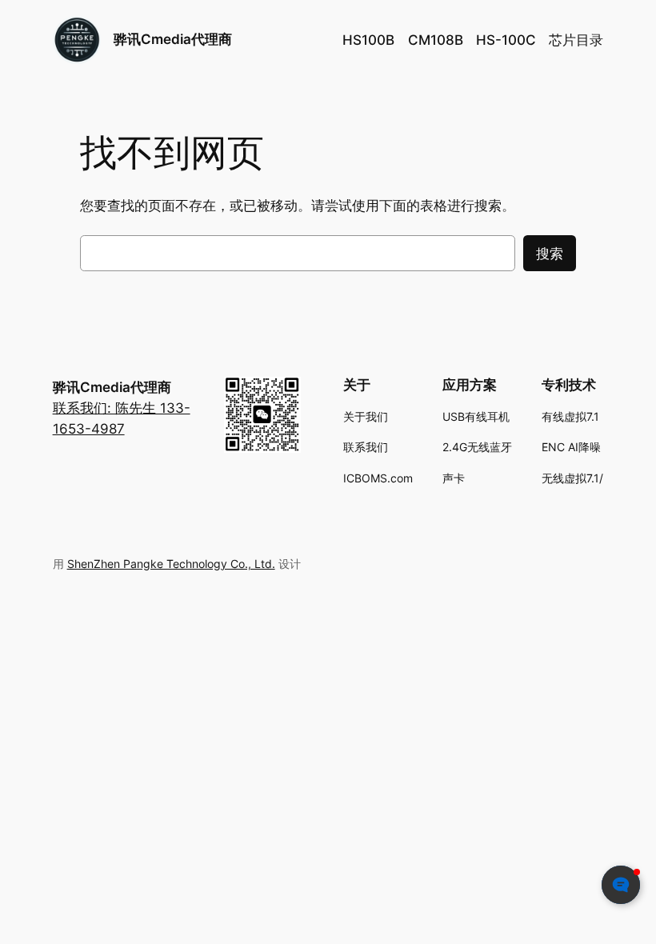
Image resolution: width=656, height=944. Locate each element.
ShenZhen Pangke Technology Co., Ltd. (171, 563)
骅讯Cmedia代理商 (173, 39)
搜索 (549, 254)
